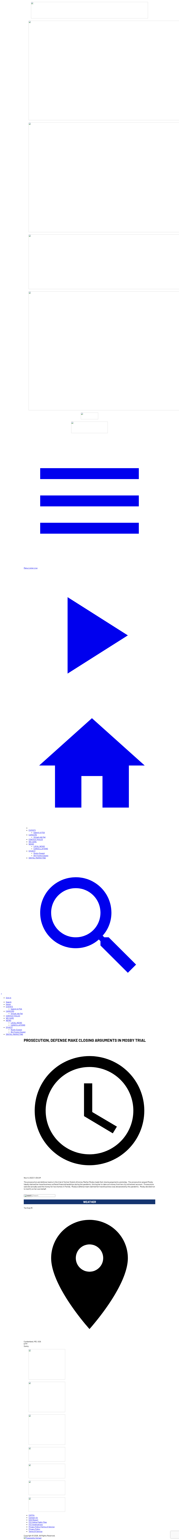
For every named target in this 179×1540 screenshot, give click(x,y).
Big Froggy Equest (40, 855)
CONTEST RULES (36, 839)
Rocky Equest (39, 853)
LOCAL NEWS (39, 846)
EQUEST (32, 851)
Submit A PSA (39, 832)
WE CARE (33, 841)
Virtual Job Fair (39, 837)
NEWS (31, 844)
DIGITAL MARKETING (37, 858)
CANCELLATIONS (40, 848)
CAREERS (33, 835)
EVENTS (32, 830)
